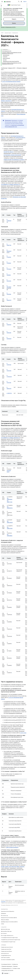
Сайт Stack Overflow (5, 957)
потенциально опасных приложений (12, 155)
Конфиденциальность (6, 968)
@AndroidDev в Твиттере (6, 931)
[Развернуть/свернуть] (9, 49)
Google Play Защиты (8, 152)
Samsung (22, 866)
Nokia (17, 866)
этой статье (23, 732)
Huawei (6, 866)
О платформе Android (6, 964)
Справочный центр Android (7, 947)
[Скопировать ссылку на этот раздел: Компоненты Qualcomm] (17, 476)
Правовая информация (7, 966)
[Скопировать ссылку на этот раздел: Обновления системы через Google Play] (2, 402)
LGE (10, 866)
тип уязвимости (5, 184)
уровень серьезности (14, 184)
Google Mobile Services (6, 955)
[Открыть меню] (2, 1)
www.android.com (5, 953)
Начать (14, 23)
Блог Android (4, 933)
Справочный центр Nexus (6, 951)
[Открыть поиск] (19, 1)
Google (2, 866)
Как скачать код (4, 915)
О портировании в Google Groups (8, 941)
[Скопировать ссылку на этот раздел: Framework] (9, 227)
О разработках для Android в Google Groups (10, 939)
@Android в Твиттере (5, 929)
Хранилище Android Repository (7, 911)
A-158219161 (9, 393)
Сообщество (15, 964)
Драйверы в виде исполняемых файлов (9, 921)
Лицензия (15, 966)
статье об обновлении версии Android (11, 81)
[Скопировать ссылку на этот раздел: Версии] (8, 877)
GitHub (2, 923)
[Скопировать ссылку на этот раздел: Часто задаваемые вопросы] (24, 682)
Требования (3, 913)
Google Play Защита (20, 137)
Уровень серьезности (6, 100)
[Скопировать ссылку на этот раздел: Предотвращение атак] (20, 133)
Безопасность (15, 32)
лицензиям (3, 901)
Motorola (13, 866)
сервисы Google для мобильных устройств (14, 159)
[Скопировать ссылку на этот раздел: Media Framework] (13, 306)
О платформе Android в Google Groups (9, 937)
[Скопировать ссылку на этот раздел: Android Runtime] (12, 202)
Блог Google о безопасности (7, 935)
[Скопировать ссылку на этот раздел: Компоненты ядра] (13, 451)
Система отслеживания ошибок (8, 959)
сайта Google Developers (12, 847)
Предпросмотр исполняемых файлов (9, 917)
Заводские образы (5, 919)
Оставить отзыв (16, 968)
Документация (8, 32)
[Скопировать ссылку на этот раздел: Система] (7, 345)
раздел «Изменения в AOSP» (8, 27)
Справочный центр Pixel (6, 949)
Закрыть (14, 19)
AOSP (2, 32)
